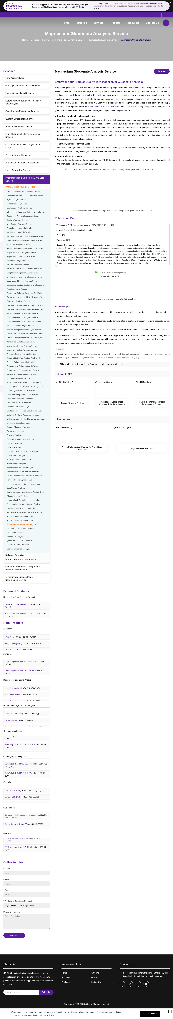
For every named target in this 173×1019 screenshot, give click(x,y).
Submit (14, 935)
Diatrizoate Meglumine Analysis (20, 439)
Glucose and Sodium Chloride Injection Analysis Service (28, 309)
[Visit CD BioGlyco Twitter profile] (130, 984)
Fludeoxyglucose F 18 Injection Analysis (24, 484)
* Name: (6, 868)
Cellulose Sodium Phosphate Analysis (23, 415)
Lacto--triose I (20, 716)
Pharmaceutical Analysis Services (103, 106)
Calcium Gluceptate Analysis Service (22, 395)
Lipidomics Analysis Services (19, 93)
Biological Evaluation (14, 555)
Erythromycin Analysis (16, 464)
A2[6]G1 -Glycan (23, 639)
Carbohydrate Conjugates (14, 756)
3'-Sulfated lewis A (21, 690)
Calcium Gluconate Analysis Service (22, 317)
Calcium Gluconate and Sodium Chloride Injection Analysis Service (28, 322)
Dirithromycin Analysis (16, 455)
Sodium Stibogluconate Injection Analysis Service (28, 338)
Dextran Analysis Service (17, 220)
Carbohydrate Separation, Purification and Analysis (23, 102)
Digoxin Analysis (14, 447)
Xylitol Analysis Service (16, 200)
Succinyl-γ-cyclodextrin (24, 826)
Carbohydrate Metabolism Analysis (22, 111)
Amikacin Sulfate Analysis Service (21, 354)
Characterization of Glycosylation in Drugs (22, 146)
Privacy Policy (47, 1015)
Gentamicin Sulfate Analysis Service (22, 346)
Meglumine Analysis (15, 533)
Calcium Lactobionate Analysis (20, 399)
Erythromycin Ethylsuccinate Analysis (23, 472)
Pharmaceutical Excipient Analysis (20, 559)
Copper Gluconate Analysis (18, 427)
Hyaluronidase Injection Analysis (21, 508)
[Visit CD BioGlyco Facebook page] (122, 984)
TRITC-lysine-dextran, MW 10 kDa (26, 853)
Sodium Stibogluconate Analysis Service (24, 330)
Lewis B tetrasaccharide (23, 697)
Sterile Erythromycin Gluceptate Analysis (24, 476)
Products (115, 23)
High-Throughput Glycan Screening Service (22, 135)
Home (65, 23)
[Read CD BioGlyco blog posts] (146, 984)
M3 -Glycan (20, 646)
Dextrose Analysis (14, 435)
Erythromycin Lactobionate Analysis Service (25, 277)
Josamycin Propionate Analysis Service (24, 216)
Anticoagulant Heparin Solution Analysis (24, 504)
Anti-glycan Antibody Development (22, 163)
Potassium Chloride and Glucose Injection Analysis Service (28, 382)
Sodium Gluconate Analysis (18, 549)
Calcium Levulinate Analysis (19, 403)
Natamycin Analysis (15, 537)
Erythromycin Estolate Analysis (20, 468)
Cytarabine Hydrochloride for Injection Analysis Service (28, 297)
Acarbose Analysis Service (18, 261)
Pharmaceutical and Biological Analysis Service (63, 40)
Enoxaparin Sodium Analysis (19, 460)
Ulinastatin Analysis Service (18, 204)
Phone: (6, 879)
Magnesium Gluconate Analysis (21, 525)
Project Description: (11, 912)
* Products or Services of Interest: (18, 901)
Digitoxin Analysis (14, 443)
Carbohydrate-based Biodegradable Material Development (22, 568)
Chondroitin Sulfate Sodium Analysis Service (26, 358)
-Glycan (7, 629)
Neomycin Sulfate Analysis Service (21, 374)
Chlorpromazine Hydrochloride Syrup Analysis (26, 419)
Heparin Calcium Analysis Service (21, 253)
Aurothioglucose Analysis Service (21, 391)
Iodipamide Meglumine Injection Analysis (24, 512)
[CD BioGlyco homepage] (16, 22)
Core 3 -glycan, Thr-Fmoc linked (26, 667)
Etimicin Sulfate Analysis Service (21, 362)
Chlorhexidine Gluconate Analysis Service (25, 334)
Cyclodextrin (9, 808)
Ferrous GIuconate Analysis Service (22, 313)
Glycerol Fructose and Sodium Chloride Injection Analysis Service (28, 212)
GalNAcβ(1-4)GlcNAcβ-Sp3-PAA (25, 770)
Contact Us (152, 23)
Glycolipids (8, 782)
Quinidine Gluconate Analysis (19, 541)
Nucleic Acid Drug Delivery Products (19, 597)
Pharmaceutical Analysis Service (102, 40)
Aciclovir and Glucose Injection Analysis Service (27, 269)
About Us (65, 977)
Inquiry (161, 71)
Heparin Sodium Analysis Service (21, 257)
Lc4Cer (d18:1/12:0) (23, 792)
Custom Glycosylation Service (20, 119)
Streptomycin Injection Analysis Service (24, 273)
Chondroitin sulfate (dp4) (25, 750)
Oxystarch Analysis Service (18, 301)
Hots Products (13, 622)
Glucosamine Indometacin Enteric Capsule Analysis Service (28, 305)
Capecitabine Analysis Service (20, 228)
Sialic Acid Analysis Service (18, 126)
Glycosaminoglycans (12, 731)
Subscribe (46, 992)
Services (98, 23)
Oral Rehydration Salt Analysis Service (23, 192)
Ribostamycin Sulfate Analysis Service (23, 366)
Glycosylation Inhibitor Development (23, 85)
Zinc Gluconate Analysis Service (20, 326)
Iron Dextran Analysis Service (19, 224)
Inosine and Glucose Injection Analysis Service (27, 248)
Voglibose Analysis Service (18, 244)
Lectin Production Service (17, 170)
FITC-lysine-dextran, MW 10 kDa (26, 844)
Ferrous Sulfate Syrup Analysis (20, 480)
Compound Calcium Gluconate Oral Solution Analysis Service (28, 293)
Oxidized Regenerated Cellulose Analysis (24, 411)
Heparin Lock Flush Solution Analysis (23, 500)
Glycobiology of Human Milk (19, 155)
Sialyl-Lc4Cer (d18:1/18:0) (26, 799)
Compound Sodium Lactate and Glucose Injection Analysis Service (28, 285)
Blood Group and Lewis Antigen (17, 680)
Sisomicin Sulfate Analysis (18, 545)
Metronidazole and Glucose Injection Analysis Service (28, 236)
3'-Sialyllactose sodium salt (25, 722)
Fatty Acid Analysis (14, 78)
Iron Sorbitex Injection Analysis (20, 516)
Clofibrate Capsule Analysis (18, 423)
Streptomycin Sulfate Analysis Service (23, 370)
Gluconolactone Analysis (17, 496)
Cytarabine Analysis (15, 431)
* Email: (6, 890)
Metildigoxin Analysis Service (19, 232)
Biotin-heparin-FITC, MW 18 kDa (25, 741)
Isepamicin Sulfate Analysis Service (22, 350)
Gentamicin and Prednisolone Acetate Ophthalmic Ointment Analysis (28, 492)
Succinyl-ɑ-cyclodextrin (24, 820)
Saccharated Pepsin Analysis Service (23, 281)
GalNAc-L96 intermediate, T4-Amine (26, 610)
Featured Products (16, 591)
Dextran (7, 833)
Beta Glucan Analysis (16, 488)
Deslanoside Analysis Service (19, 208)
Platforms (81, 23)
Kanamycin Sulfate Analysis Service (22, 342)
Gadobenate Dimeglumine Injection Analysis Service (28, 240)
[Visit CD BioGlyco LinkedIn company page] (138, 984)
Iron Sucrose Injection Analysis (20, 520)
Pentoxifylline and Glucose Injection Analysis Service (28, 196)
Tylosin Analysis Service (17, 289)
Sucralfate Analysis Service (18, 378)
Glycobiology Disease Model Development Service (19, 578)
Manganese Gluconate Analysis (20, 529)
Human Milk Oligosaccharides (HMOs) (20, 705)
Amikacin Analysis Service (18, 265)
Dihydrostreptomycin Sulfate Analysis (23, 451)
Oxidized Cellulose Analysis (18, 407)
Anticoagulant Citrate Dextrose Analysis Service (27, 386)
